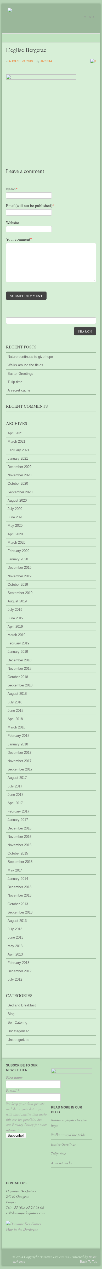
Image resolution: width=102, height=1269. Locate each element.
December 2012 (19, 971)
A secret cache (19, 390)
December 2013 (19, 887)
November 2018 (19, 669)
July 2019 (15, 610)
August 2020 (17, 500)
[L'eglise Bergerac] (41, 78)
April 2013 (15, 954)
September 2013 (20, 912)
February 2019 (18, 643)
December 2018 (19, 660)
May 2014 (15, 870)
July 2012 (15, 979)
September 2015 (20, 862)
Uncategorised (18, 1031)
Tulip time (15, 382)
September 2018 (20, 685)
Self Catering (17, 1022)
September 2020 (20, 492)
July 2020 (15, 509)
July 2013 (15, 929)
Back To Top (88, 1262)
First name (14, 1077)
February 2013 (18, 963)
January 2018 (18, 744)
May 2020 (15, 525)
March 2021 (16, 441)
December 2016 (19, 828)
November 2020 (19, 475)
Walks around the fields (25, 365)
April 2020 (15, 534)
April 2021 (15, 433)
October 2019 (18, 584)
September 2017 (20, 769)
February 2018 (18, 736)
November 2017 (19, 761)
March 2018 (16, 727)
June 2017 (15, 795)
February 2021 (18, 450)
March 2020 (16, 542)
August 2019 (17, 601)
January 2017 (18, 820)
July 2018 (15, 702)
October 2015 (18, 853)
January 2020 (18, 559)
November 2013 (19, 895)
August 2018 (17, 694)
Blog (11, 1014)
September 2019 (20, 593)
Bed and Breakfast (22, 1005)
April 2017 (15, 803)
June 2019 (15, 618)
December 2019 (19, 568)
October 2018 (18, 677)
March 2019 (16, 635)
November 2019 (19, 576)
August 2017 (17, 778)
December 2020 (19, 467)
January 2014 (18, 879)
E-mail (12, 1090)
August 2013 (17, 921)
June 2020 (15, 517)
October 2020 (18, 483)
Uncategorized (18, 1040)
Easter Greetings (20, 374)
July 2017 (15, 786)
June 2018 (15, 711)
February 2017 (18, 811)
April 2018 (15, 719)
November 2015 (19, 845)
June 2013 (15, 937)
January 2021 (18, 458)
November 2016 (19, 837)
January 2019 (18, 652)
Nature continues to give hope (30, 357)
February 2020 (18, 551)
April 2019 (15, 626)
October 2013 (18, 904)
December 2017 (19, 753)
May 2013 (15, 946)
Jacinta (46, 61)
